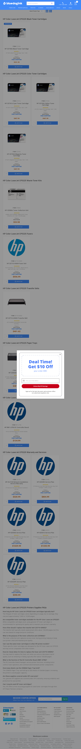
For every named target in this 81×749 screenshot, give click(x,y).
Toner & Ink (12, 7)
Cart (75, 3)
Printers (32, 7)
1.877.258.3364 (63, 4)
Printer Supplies (23, 7)
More (64, 7)
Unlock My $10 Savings (40, 386)
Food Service (50, 7)
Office (58, 7)
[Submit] (51, 3)
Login (70, 4)
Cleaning (40, 7)
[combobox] (40, 3)
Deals (70, 7)
